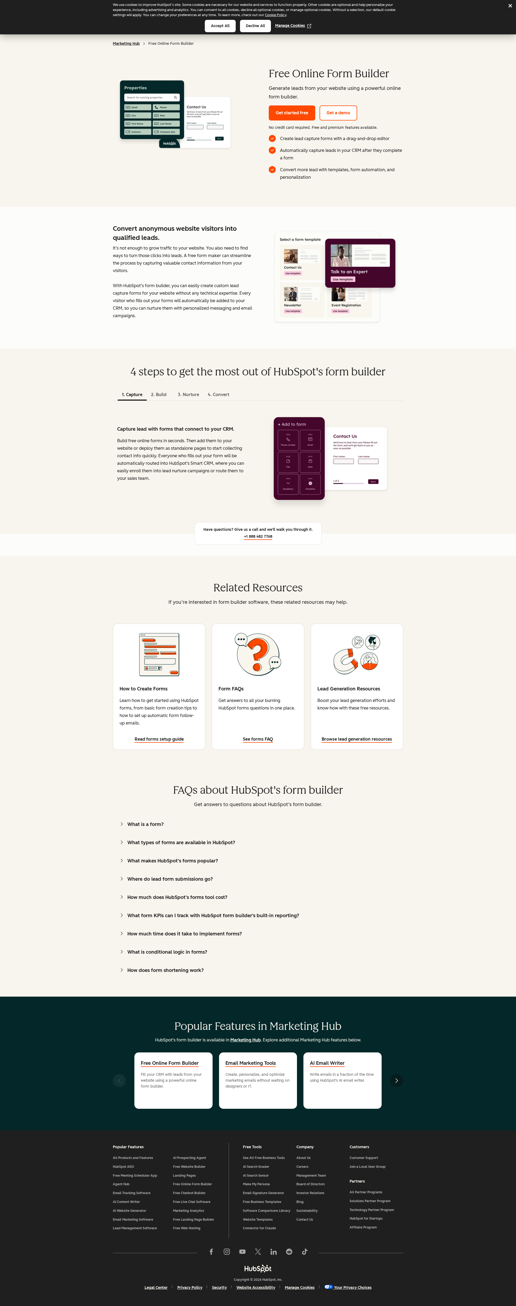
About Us (303, 1158)
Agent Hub (121, 1184)
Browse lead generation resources (357, 739)
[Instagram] (226, 1252)
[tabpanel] (258, 458)
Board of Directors (310, 1184)
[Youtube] (242, 1252)
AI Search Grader (256, 1167)
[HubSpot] (258, 1269)
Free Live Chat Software (191, 1202)
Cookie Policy (275, 15)
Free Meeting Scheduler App (135, 1175)
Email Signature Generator (263, 1193)
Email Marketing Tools (250, 1063)
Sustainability (307, 1211)
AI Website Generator (129, 1211)
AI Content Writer (126, 1202)
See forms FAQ (258, 739)
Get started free (292, 112)
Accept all (220, 26)
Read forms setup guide (159, 739)
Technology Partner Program (372, 1210)
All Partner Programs (366, 1192)
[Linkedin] (273, 1252)
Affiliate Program (363, 1227)
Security (219, 1287)
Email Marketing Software (133, 1219)
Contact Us (304, 1219)
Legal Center (156, 1287)
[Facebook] (211, 1252)
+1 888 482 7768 (258, 536)
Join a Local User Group (368, 1167)
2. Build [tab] (158, 394)
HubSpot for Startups (366, 1218)
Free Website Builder (189, 1167)
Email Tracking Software (131, 1193)
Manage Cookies (290, 25)
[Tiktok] (304, 1252)
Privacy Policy (189, 1287)
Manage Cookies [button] (300, 1287)
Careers (302, 1167)
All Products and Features (133, 1158)
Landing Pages (184, 1175)
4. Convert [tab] (218, 394)
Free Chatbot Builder (189, 1193)
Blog (300, 1202)
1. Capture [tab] (132, 394)
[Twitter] (258, 1252)
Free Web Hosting (186, 1228)
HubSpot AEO (123, 1167)
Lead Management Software (135, 1228)
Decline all (255, 26)
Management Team (311, 1175)
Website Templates (258, 1219)
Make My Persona (256, 1184)
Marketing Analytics (188, 1211)
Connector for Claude (259, 1228)
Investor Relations (310, 1193)
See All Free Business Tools (264, 1158)
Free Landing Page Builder (193, 1219)
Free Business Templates (262, 1202)
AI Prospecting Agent (189, 1158)
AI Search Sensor (256, 1175)
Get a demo (338, 112)
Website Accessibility (255, 1287)
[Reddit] (289, 1252)
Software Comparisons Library (266, 1211)
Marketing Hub (126, 43)
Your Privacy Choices (353, 1287)
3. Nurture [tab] (188, 394)
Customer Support (364, 1158)
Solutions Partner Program (370, 1201)
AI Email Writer (327, 1063)
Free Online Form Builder (170, 1063)
